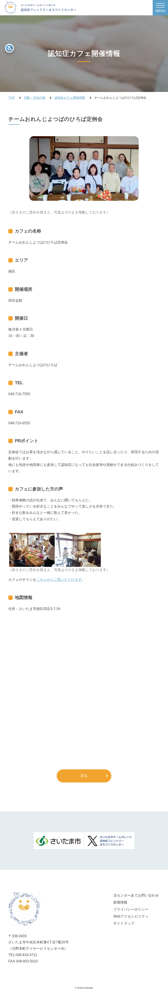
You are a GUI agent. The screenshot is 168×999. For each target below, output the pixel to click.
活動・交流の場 (34, 97)
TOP (11, 97)
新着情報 (120, 902)
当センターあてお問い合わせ (136, 895)
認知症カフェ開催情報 (69, 97)
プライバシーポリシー (130, 909)
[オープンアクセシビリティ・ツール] (9, 48)
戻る (84, 775)
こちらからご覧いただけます (59, 579)
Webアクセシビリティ (131, 916)
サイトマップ (123, 923)
